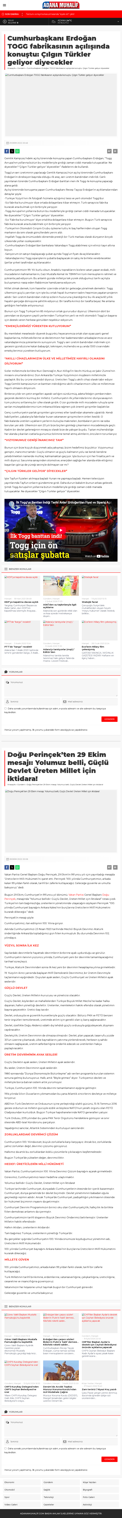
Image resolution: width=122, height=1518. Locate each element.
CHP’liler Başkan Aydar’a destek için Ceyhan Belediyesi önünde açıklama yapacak (99, 1345)
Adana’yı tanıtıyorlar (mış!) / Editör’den (58, 650)
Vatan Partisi (76, 894)
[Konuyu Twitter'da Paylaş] (12, 151)
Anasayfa (11, 68)
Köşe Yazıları (88, 1383)
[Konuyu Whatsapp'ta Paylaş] (17, 151)
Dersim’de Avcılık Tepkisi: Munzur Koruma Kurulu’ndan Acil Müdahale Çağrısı (59, 1389)
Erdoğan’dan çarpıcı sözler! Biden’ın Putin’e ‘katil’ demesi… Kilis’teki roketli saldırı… (61, 1342)
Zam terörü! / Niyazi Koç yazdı (99, 1389)
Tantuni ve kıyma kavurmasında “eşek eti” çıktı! (50, 14)
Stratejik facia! (90, 602)
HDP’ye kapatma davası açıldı (21, 602)
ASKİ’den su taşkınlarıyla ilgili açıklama (59, 606)
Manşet (8, 598)
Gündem (21, 68)
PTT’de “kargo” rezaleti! (18, 646)
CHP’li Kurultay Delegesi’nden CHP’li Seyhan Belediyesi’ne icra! (21, 1389)
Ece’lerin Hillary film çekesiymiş (93, 648)
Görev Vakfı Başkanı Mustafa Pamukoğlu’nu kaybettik (20, 1340)
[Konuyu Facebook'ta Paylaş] (6, 151)
